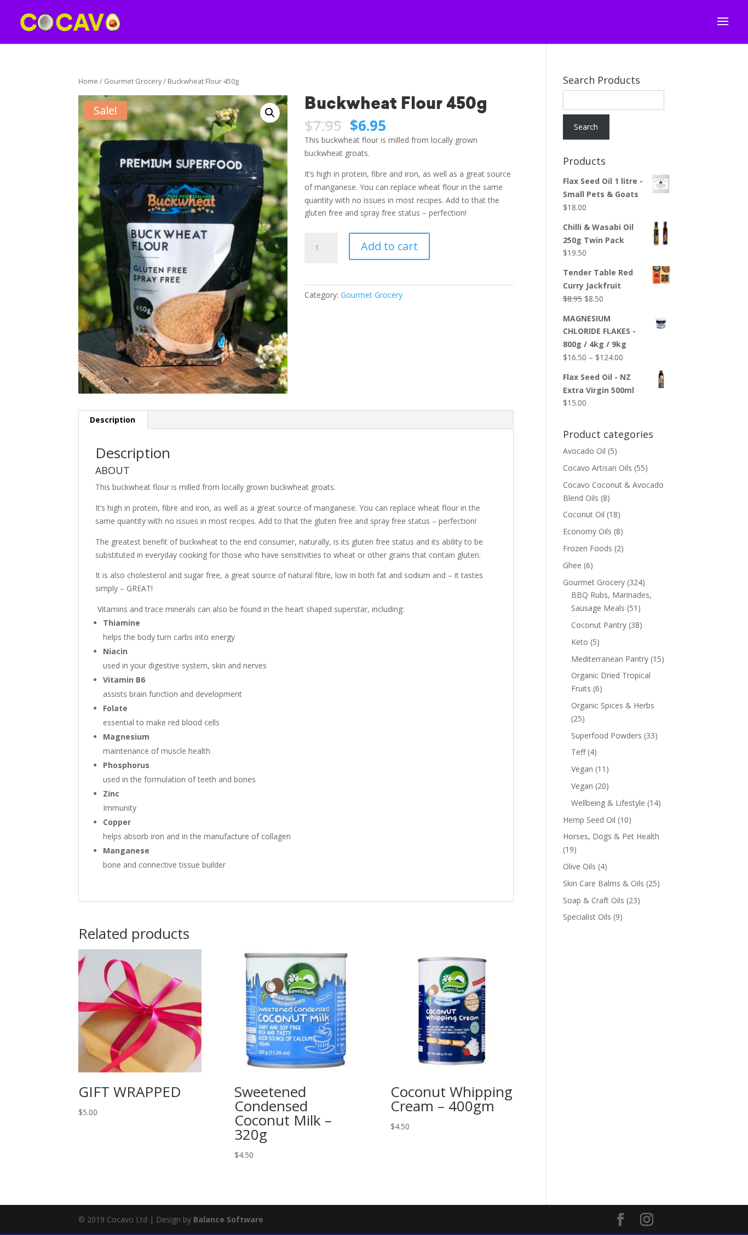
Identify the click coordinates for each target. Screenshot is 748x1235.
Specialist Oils (587, 916)
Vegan (582, 769)
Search (586, 127)
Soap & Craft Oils (593, 900)
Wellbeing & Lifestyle (608, 803)
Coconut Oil (584, 514)
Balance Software (228, 1219)
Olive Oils (579, 866)
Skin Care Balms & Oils (603, 883)
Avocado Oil (584, 451)
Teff (578, 752)
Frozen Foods (587, 548)
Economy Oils (587, 531)
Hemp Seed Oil (589, 820)
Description (112, 419)
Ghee (572, 565)
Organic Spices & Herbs (612, 705)
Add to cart (389, 246)
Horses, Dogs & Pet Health (611, 836)
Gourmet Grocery (133, 81)
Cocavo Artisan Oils (597, 468)
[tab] (113, 420)
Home (88, 81)
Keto (579, 642)
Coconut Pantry (598, 625)
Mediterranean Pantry (609, 659)
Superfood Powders (606, 735)
